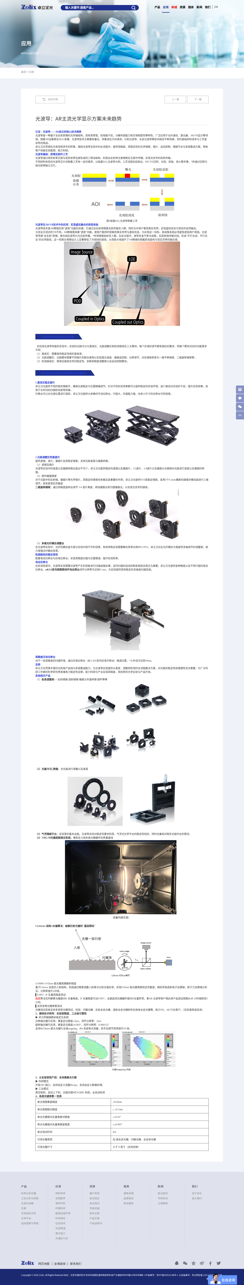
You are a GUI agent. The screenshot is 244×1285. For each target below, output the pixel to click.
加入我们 (197, 1198)
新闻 (199, 7)
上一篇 (175, 99)
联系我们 (75, 1263)
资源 (182, 7)
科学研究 (60, 1218)
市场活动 (163, 1198)
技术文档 (94, 1213)
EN (216, 7)
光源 (23, 1208)
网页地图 (44, 1263)
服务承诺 (129, 1193)
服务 (191, 7)
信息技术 (60, 1223)
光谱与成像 (27, 1203)
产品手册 (94, 1218)
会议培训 (94, 1203)
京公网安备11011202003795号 (207, 1275)
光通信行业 (61, 1238)
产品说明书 (95, 1223)
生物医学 (60, 1198)
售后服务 (129, 1203)
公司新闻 (163, 1203)
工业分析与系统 (30, 1198)
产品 (157, 7)
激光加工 (60, 1233)
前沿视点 (94, 1198)
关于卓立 (197, 1193)
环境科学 (60, 1208)
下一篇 (198, 99)
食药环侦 (60, 1203)
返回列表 (53, 99)
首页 (23, 72)
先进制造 (60, 1228)
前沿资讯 (163, 1193)
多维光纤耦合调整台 (53, 543)
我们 (208, 7)
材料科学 (60, 1193)
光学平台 (26, 1218)
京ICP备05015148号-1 (167, 1275)
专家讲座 (94, 1208)
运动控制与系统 (30, 1223)
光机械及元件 (28, 1213)
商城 (174, 7)
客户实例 (94, 1193)
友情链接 (60, 1263)
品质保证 (129, 1198)
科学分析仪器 (28, 1193)
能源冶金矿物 (62, 1213)
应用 (166, 7)
